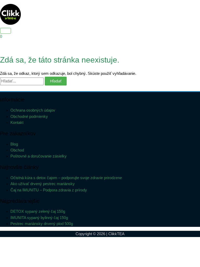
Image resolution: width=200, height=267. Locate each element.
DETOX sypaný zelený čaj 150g (37, 211)
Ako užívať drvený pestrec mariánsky (42, 184)
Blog (14, 144)
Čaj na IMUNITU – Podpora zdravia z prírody (48, 190)
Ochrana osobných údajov (32, 110)
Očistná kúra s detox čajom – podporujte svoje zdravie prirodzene (66, 178)
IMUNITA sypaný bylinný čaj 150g (39, 218)
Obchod (17, 150)
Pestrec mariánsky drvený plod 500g (41, 224)
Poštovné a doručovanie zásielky (38, 156)
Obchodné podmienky (29, 116)
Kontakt (16, 122)
